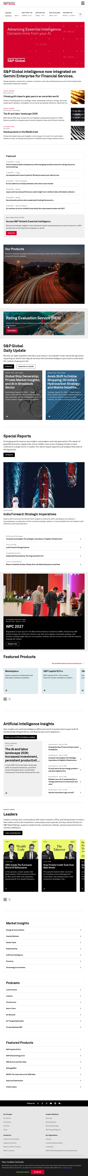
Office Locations (9, 1151)
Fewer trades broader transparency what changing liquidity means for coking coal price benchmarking (40, 165)
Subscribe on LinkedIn (26, 366)
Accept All (37, 1172)
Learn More (12, 331)
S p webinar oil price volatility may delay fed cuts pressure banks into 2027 (35, 208)
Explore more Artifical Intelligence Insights (20, 737)
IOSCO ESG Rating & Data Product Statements (61, 1151)
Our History (7, 1122)
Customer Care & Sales (11, 1139)
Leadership (49, 1147)
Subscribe (11, 233)
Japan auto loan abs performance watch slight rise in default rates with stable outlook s (40, 192)
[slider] (44, 684)
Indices (8, 13)
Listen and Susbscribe (13, 833)
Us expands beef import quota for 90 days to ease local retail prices (32, 175)
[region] (44, 1167)
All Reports (9, 455)
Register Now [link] (12, 644)
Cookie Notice (67, 1168)
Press (5, 1130)
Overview (49, 1118)
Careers (48, 1139)
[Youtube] (51, 1103)
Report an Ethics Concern (12, 1147)
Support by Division (10, 1143)
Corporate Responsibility (54, 1143)
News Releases (51, 1122)
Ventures (6, 1126)
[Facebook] (42, 1103)
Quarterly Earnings (52, 1126)
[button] (80, 14)
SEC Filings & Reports (53, 1130)
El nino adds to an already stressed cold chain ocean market (29, 183)
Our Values (7, 1118)
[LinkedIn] (55, 1103)
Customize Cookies (22, 1172)
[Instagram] (46, 1103)
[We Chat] (59, 1103)
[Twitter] (38, 1103)
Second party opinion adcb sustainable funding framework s (30, 200)
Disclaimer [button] (8, 15)
